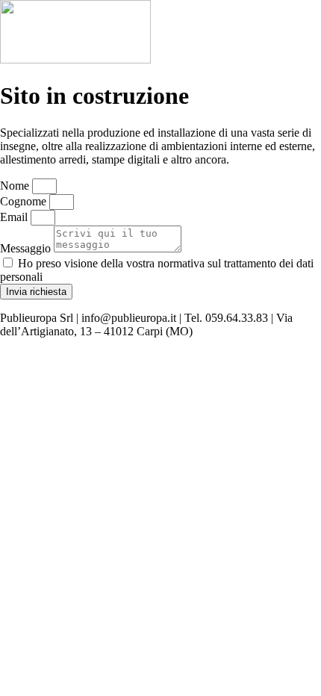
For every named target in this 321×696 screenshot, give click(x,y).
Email (15, 217)
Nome (16, 185)
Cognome (24, 201)
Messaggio (27, 248)
